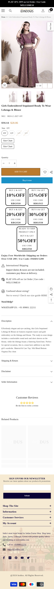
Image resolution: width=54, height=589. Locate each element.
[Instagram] (10, 558)
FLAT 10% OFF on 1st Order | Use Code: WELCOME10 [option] (27, 3)
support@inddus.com (15, 549)
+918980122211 (20, 545)
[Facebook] (4, 558)
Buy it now (27, 180)
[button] (44, 85)
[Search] (10, 10)
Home (3, 17)
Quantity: (5, 158)
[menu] (3, 10)
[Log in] (43, 10)
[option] (27, 54)
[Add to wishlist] (45, 172)
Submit (27, 496)
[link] (13, 461)
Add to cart (20, 172)
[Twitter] (28, 558)
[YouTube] (22, 558)
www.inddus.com (22, 540)
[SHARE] (50, 172)
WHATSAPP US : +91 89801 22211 (18, 307)
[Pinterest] (16, 558)
